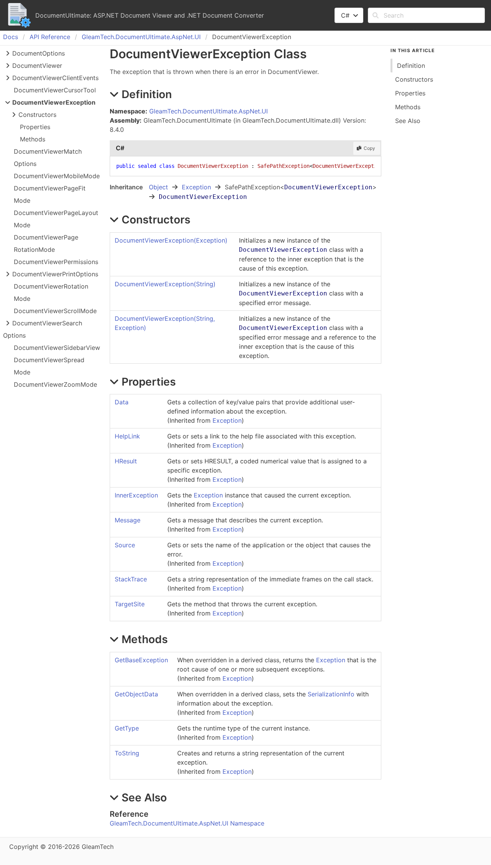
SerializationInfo (331, 694)
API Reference (50, 37)
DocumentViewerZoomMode (55, 384)
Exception (196, 187)
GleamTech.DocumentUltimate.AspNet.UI (141, 37)
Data (122, 402)
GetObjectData (136, 694)
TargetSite (130, 604)
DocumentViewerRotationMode (51, 292)
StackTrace (131, 579)
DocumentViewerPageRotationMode (46, 243)
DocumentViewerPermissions (56, 262)
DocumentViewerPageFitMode (50, 194)
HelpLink (127, 436)
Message (127, 520)
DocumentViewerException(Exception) (171, 240)
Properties (35, 127)
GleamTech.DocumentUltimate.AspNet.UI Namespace (187, 823)
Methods (32, 139)
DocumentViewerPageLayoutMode (56, 219)
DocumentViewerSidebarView (57, 347)
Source (125, 545)
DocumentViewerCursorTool (55, 90)
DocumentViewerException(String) (165, 284)
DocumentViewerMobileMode (57, 176)
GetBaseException (141, 660)
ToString (127, 753)
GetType (127, 728)
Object (158, 187)
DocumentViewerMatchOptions (48, 157)
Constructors (37, 114)
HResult (126, 461)
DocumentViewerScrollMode (55, 311)
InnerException (136, 495)
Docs (10, 37)
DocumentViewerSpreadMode (49, 366)
